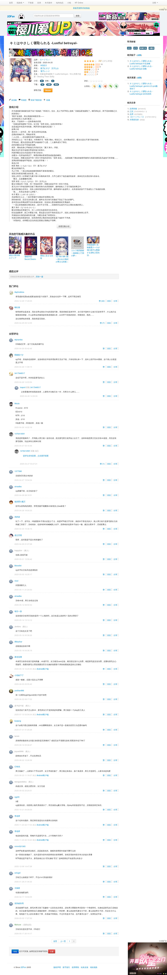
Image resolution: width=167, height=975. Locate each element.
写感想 (23, 100)
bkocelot (17, 565)
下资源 (30, 2)
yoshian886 (19, 690)
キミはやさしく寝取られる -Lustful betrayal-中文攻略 (141, 62)
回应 (109, 301)
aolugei (17, 872)
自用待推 (133, 108)
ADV (129, 48)
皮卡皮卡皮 (19, 705)
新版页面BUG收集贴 (81, 8)
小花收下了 (19, 675)
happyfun (18, 550)
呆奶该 (17, 516)
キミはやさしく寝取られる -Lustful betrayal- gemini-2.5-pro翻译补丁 (143, 86)
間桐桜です (19, 354)
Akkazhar (18, 641)
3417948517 (19, 373)
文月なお (55, 68)
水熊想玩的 (134, 119)
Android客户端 (43, 669)
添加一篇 (39, 276)
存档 (48, 84)
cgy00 (16, 797)
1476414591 (19, 433)
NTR (135, 48)
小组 (69, 2)
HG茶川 (43, 65)
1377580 (18, 471)
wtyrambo (18, 339)
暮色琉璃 (18, 657)
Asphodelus (19, 292)
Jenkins (17, 626)
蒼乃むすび (45, 68)
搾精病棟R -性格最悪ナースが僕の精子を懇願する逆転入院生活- (93, 249)
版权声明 (57, 967)
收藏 (48, 100)
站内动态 (59, 2)
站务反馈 (84, 967)
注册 (51, 951)
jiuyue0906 (18, 751)
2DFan (11, 16)
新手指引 (66, 967)
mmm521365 (19, 846)
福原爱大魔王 (19, 501)
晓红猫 (17, 307)
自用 (131, 114)
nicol (16, 580)
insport (23, 387)
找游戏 (20, 2)
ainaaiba (18, 486)
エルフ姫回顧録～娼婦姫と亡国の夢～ (77, 253)
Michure (17, 924)
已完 (131, 111)
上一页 (63, 941)
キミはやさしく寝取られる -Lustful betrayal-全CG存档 (141, 92)
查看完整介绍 (63, 226)
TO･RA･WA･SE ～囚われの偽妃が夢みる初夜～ (62, 259)
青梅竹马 (143, 48)
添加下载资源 (36, 100)
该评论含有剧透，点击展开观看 (36, 455)
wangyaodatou (20, 781)
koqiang (17, 720)
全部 (139, 55)
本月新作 (48, 2)
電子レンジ (45, 71)
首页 (11, 2)
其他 (56, 84)
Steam (48, 90)
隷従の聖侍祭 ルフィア (14, 256)
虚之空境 (18, 535)
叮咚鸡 (17, 766)
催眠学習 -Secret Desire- (30, 257)
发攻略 (14, 100)
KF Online (79, 2)
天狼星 (17, 888)
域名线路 (93, 967)
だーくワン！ (45, 59)
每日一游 (18, 611)
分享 (115, 301)
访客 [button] (154, 2)
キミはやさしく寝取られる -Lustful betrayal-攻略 (141, 67)
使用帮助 (75, 967)
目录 (39, 2)
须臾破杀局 (19, 903)
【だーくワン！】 (137, 116)
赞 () (102, 301)
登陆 (15, 951)
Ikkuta (16, 403)
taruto (16, 736)
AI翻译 (151, 48)
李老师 (17, 816)
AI (42, 84)
